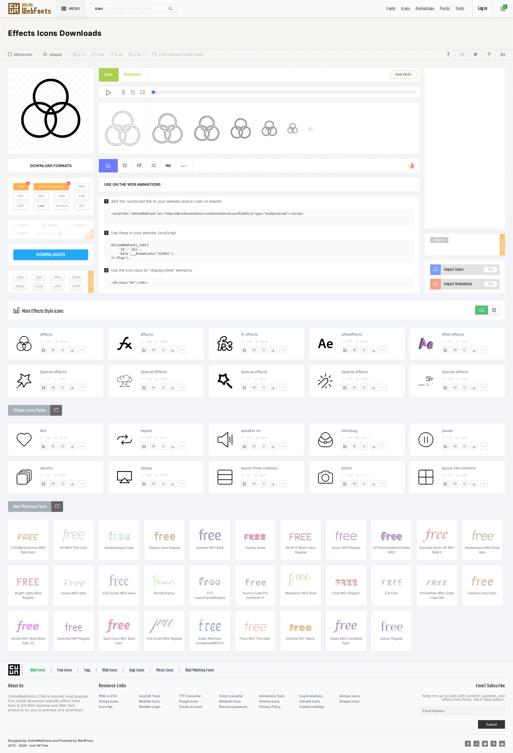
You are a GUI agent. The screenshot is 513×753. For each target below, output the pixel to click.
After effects (453, 334)
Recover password (233, 707)
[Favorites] (62, 349)
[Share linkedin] (500, 54)
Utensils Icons (309, 701)
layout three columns (259, 468)
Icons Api (105, 707)
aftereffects (351, 334)
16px (20, 277)
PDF (21, 196)
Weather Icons (149, 701)
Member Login (149, 707)
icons (99, 8)
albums (46, 468)
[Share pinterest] (488, 54)
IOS (81, 206)
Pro (168, 166)
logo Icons (136, 670)
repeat (146, 430)
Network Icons (230, 701)
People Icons (188, 701)
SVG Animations (51, 186)
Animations (424, 9)
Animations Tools (272, 696)
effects (46, 334)
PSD (82, 196)
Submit (491, 725)
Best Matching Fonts (199, 670)
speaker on (251, 430)
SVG (21, 186)
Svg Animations (310, 696)
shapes (55, 54)
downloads (50, 254)
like (43, 430)
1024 (57, 286)
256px (20, 286)
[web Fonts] (57, 506)
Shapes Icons (349, 701)
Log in (482, 9)
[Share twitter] (475, 54)
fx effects (249, 334)
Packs (445, 9)
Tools (460, 9)
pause (447, 430)
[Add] (43, 349)
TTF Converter (190, 696)
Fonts (391, 9)
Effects (439, 240)
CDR (61, 196)
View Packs (403, 75)
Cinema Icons (269, 701)
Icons (405, 9)
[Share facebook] (449, 54)
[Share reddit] (461, 54)
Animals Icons (349, 696)
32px (38, 277)
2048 (76, 286)
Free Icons (64, 670)
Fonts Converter (231, 696)
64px (57, 277)
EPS (41, 196)
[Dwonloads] (72, 349)
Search (170, 9)
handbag (349, 430)
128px (76, 277)
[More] (82, 349)
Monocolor (23, 54)
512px (38, 286)
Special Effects (154, 371)
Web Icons (109, 670)
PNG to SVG (108, 696)
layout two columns (459, 468)
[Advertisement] (465, 148)
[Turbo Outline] (56, 410)
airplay (146, 468)
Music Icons (164, 670)
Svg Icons (32, 9)
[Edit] (53, 349)
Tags (87, 670)
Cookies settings (311, 707)
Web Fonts (37, 670)
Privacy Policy (270, 707)
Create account (190, 707)
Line (41, 206)
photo (346, 468)
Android (61, 206)
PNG (81, 186)
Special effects (53, 371)
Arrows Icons (108, 701)
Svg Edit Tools (149, 696)
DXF (21, 206)
